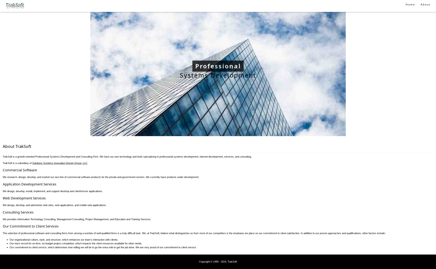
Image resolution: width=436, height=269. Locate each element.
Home (410, 4)
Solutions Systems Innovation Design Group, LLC (59, 163)
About (426, 4)
